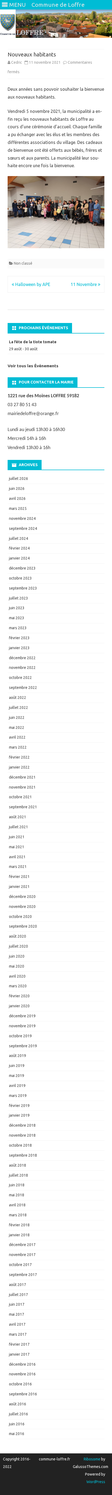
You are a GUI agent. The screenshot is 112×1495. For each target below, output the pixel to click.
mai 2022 (16, 727)
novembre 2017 (22, 1254)
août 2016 (17, 1404)
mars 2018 (18, 1215)
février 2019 (19, 1105)
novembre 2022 (22, 667)
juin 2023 (16, 608)
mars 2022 (18, 747)
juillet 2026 (18, 478)
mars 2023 (18, 628)
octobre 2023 (20, 578)
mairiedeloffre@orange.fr (33, 413)
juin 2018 (16, 1185)
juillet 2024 (18, 538)
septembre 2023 (23, 588)
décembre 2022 (22, 658)
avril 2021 (17, 857)
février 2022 (19, 757)
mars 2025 (18, 508)
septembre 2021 (23, 807)
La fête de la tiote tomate (33, 342)
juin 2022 (16, 717)
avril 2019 (17, 1085)
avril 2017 (17, 1324)
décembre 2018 (22, 1125)
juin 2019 (16, 1065)
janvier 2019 (19, 1115)
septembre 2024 (23, 528)
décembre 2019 (22, 1016)
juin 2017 (16, 1304)
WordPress (95, 1482)
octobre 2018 (20, 1145)
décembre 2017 (22, 1245)
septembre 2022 (23, 687)
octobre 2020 (20, 916)
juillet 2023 (18, 598)
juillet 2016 (18, 1414)
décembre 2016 (22, 1364)
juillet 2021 (18, 827)
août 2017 (17, 1284)
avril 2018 (17, 1205)
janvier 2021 (19, 886)
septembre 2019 (23, 1046)
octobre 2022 (20, 677)
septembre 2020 (23, 926)
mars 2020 (18, 986)
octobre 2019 (20, 1036)
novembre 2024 (22, 518)
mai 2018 (16, 1195)
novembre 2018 (22, 1135)
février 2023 (19, 638)
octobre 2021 (20, 797)
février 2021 (19, 876)
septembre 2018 (23, 1155)
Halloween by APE (32, 284)
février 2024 (19, 548)
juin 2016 (16, 1424)
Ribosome (92, 1459)
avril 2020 (17, 976)
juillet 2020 (18, 946)
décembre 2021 (22, 777)
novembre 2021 (22, 787)
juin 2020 (16, 956)
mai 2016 (16, 1434)
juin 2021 (16, 837)
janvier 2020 (19, 1006)
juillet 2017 (18, 1294)
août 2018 (17, 1165)
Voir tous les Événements (33, 365)
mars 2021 (18, 866)
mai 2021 (16, 847)
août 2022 (17, 697)
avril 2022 (17, 737)
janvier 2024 (19, 558)
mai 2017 (16, 1314)
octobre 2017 (20, 1264)
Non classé (23, 263)
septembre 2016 (23, 1394)
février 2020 (19, 996)
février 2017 (19, 1344)
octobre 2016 (20, 1384)
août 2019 (17, 1055)
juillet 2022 (18, 707)
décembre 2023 (22, 568)
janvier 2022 (19, 767)
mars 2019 (18, 1095)
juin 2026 (16, 488)
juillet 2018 (18, 1175)
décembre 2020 (22, 896)
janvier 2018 (19, 1235)
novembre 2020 (22, 906)
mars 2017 (18, 1334)
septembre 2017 (23, 1274)
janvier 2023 (19, 648)
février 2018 (19, 1225)
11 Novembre (84, 284)
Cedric (16, 62)
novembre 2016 (22, 1374)
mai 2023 (16, 618)
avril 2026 (17, 498)
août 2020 (17, 936)
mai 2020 (16, 966)
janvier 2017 (19, 1354)
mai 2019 (16, 1075)
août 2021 (17, 817)
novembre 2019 (22, 1026)
